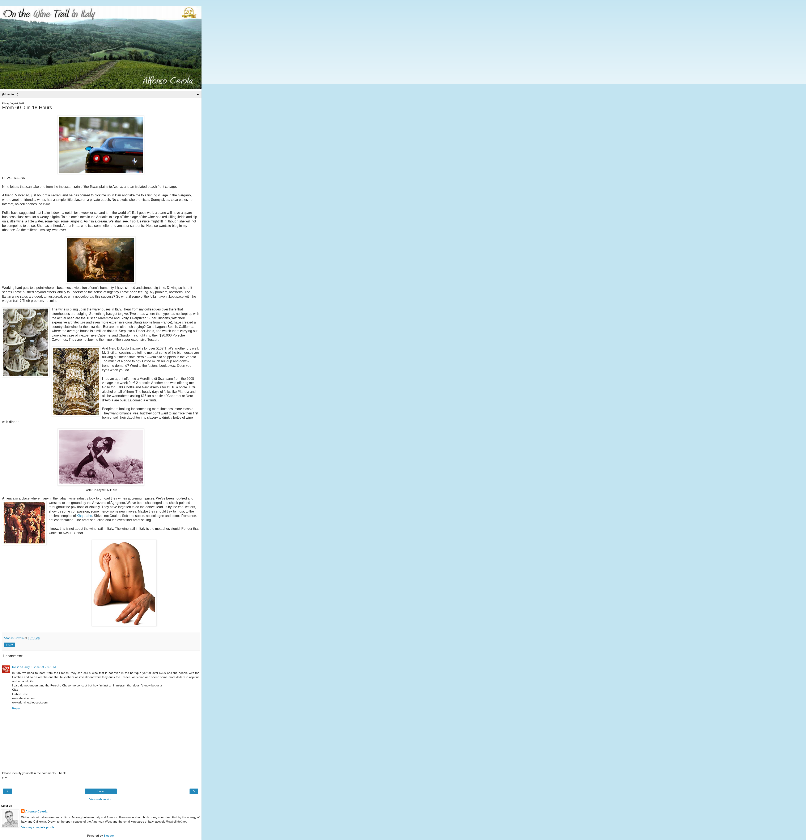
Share (9, 644)
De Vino (17, 667)
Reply (16, 708)
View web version (100, 799)
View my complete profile (37, 827)
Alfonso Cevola (36, 811)
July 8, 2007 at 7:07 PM (40, 667)
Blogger (109, 835)
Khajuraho (84, 516)
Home (100, 791)
